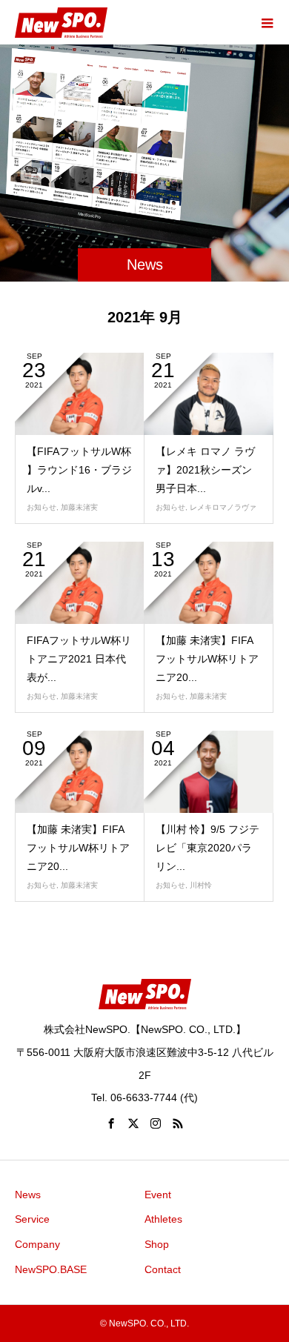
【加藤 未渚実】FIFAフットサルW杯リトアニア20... (207, 658)
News (28, 1194)
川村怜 (201, 885)
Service (32, 1219)
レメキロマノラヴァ (223, 507)
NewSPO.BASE (51, 1269)
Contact (162, 1269)
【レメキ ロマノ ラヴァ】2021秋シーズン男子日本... (205, 469)
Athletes (163, 1219)
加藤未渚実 (79, 507)
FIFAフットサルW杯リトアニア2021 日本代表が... (79, 658)
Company (37, 1244)
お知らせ (41, 507)
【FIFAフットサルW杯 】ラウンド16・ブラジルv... (79, 469)
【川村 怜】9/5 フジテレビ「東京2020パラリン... (207, 847)
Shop (156, 1244)
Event (157, 1194)
